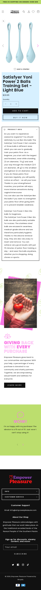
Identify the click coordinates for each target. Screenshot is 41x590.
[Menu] (2, 11)
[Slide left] (3, 45)
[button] (23, 11)
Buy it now (20, 117)
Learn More (15, 385)
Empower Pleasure (18, 576)
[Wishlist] (33, 11)
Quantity (6, 99)
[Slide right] (23, 444)
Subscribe (20, 554)
